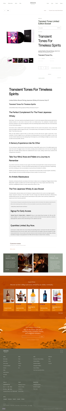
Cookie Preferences (6, 405)
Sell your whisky (21, 386)
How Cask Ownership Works (38, 370)
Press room (35, 389)
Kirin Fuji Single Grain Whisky (31, 307)
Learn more (7, 269)
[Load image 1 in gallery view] (10, 60)
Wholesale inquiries (37, 384)
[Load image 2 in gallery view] (15, 60)
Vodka (19, 365)
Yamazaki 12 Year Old (7, 308)
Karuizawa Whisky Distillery (38, 358)
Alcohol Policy (20, 391)
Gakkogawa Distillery (37, 365)
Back (8, 10)
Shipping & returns (21, 384)
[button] (4, 3)
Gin (19, 367)
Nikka (4, 370)
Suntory (4, 367)
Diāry (49, 358)
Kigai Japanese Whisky (20, 308)
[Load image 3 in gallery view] (20, 60)
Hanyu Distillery (36, 367)
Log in (52, 3)
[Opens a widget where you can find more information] (4, 409)
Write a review (12, 249)
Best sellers (5, 358)
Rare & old (5, 361)
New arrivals (5, 363)
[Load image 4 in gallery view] (25, 60)
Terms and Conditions (23, 405)
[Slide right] (35, 60)
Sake (19, 361)
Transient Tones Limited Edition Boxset (56, 10)
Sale (4, 376)
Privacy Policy (17, 405)
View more (60, 313)
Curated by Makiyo (6, 365)
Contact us (20, 389)
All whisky (5, 374)
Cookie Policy (12, 405)
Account (50, 363)
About (49, 361)
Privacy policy (33, 339)
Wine (19, 358)
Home (45, 10)
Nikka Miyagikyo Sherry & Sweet (56, 307)
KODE (31, 405)
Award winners (6, 372)
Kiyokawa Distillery (36, 363)
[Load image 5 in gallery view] (31, 60)
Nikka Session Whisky (43, 308)
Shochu (19, 363)
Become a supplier (36, 386)
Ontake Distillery (36, 361)
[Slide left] (6, 60)
